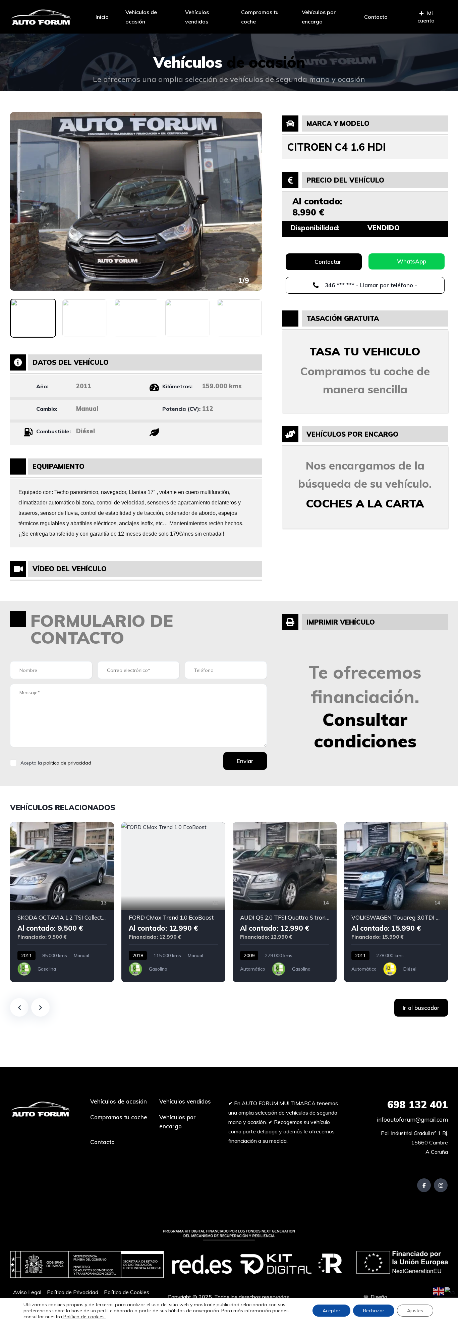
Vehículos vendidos (197, 17)
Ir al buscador (421, 1007)
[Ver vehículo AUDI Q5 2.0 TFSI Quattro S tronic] (285, 902)
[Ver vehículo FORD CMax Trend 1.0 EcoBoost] (173, 902)
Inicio (102, 16)
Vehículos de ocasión (141, 17)
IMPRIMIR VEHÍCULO (340, 622)
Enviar (245, 761)
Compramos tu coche (260, 17)
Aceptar (331, 1311)
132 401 (417, 1104)
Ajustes (415, 1311)
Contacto (376, 16)
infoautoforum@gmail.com (412, 1119)
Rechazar (373, 1311)
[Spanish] (450, 1290)
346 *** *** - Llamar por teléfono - (370, 285)
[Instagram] (441, 1185)
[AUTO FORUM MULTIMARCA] (40, 16)
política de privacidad (67, 763)
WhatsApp (411, 261)
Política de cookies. (84, 1317)
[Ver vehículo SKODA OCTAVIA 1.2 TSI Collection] (62, 902)
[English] (439, 1290)
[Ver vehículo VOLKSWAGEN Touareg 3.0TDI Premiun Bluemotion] (396, 902)
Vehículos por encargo (319, 17)
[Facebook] (424, 1185)
